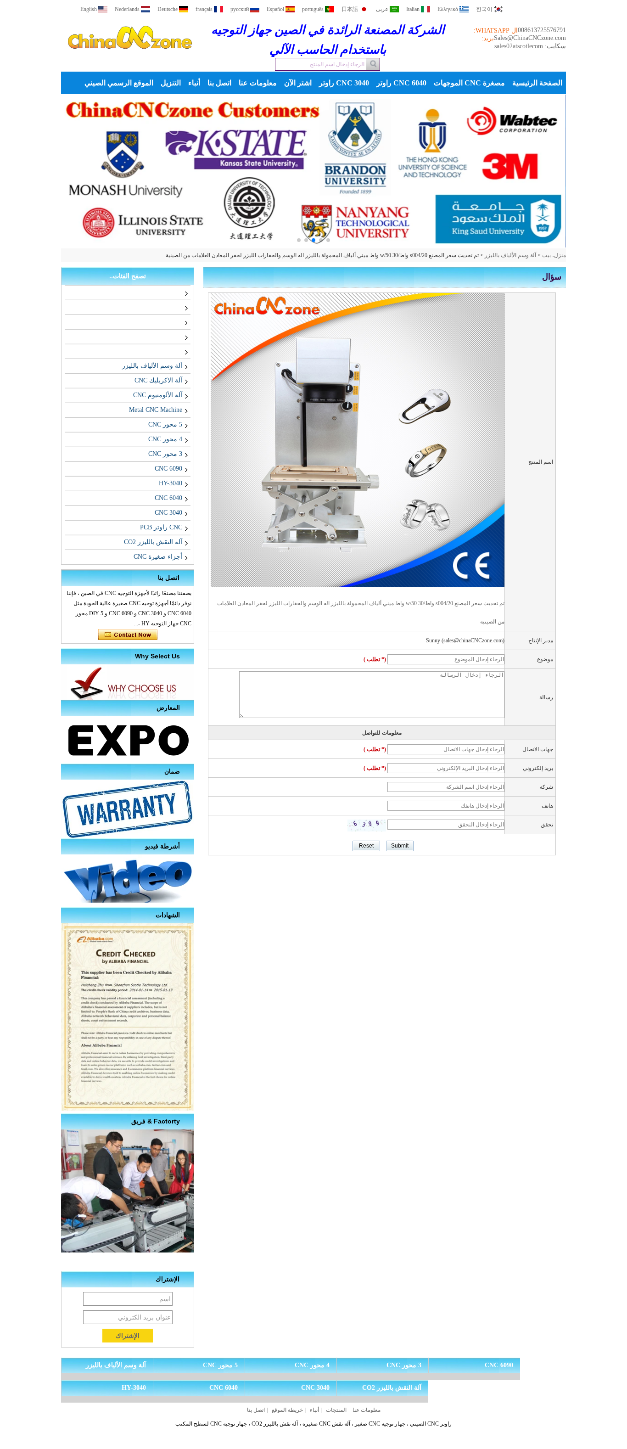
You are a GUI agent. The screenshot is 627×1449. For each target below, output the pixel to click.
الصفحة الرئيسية (537, 83)
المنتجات (336, 1410)
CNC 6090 (168, 468)
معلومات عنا (258, 83)
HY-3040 (170, 483)
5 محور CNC (165, 424)
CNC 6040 (168, 497)
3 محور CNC (165, 453)
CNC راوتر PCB (161, 527)
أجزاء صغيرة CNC (158, 556)
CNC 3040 (168, 512)
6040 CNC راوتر (401, 83)
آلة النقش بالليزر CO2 (153, 542)
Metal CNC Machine (155, 409)
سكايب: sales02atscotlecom (530, 46)
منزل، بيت (554, 255)
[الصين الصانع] (180, 292)
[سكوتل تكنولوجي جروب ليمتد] (130, 57)
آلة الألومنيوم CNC (157, 395)
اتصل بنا (219, 83)
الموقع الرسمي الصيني (118, 83)
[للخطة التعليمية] (313, 171)
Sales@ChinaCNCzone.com (530, 37)
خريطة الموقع (287, 1410)
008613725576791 (542, 30)
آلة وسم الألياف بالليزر (510, 255)
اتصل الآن (127, 635)
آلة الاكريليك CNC (158, 380)
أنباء (194, 83)
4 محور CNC (165, 439)
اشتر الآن (298, 83)
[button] (328, 240)
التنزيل (171, 83)
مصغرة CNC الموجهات (469, 83)
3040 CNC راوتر (344, 83)
